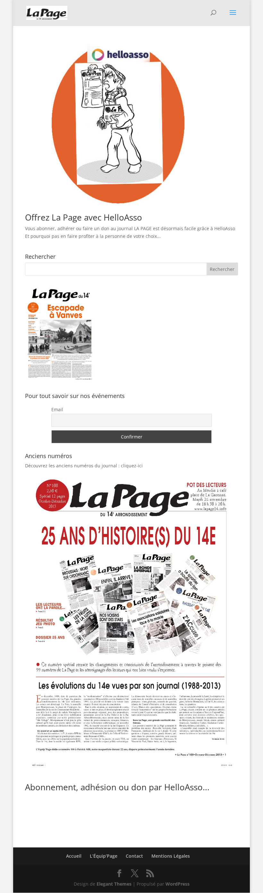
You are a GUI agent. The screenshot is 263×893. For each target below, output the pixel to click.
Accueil (73, 856)
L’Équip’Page (103, 856)
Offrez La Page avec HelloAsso (83, 217)
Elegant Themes (114, 884)
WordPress (177, 884)
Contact (134, 856)
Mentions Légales (170, 856)
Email (57, 409)
